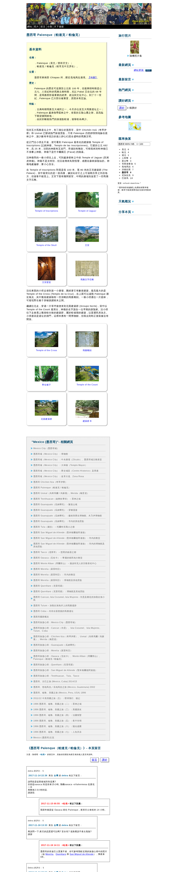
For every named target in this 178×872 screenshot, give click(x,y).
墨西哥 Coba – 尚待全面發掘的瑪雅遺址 (53, 611)
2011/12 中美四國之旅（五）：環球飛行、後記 (56, 698)
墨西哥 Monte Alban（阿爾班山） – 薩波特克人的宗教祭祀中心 (65, 563)
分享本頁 (125, 212)
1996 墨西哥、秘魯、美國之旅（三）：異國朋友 (57, 709)
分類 (49, 26)
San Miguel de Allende (82, 854)
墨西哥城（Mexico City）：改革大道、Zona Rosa (58, 476)
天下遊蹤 (59, 26)
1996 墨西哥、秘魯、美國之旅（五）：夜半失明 (57, 720)
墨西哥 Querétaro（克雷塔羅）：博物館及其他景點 (59, 591)
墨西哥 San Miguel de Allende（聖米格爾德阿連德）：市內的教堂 (66, 538)
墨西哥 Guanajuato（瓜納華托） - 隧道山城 (55, 504)
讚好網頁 (125, 100)
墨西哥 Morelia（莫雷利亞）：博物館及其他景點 (57, 580)
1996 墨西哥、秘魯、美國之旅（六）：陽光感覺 (57, 726)
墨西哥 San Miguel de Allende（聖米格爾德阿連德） (60, 532)
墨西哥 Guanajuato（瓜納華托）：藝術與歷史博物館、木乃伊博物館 (67, 515)
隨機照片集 (135, 56)
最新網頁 (125, 65)
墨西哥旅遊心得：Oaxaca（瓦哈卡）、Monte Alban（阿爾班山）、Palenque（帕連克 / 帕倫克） (67, 657)
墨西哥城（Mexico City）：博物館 (50, 454)
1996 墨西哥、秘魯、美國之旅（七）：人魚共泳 (57, 732)
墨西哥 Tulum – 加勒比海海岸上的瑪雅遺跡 (54, 605)
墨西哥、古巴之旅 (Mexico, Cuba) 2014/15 (55, 681)
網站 (29, 26)
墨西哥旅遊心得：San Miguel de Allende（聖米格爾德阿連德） (65, 670)
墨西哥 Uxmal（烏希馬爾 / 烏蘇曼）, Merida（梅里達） (61, 493)
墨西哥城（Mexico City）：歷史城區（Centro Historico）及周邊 (66, 471)
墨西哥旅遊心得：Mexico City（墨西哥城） (55, 622)
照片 (36, 26)
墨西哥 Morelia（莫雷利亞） (47, 569)
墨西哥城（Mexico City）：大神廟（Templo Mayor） (60, 465)
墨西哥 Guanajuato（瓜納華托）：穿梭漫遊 (55, 510)
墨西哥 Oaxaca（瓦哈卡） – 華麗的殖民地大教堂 (57, 558)
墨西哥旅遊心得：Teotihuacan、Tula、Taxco (56, 676)
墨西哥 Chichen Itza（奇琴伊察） (50, 482)
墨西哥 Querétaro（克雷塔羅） (49, 586)
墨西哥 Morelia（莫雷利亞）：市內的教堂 (54, 574)
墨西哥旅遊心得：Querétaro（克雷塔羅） (54, 664)
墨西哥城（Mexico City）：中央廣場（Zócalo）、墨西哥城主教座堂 (67, 459)
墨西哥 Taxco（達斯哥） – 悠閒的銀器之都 (54, 552)
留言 (43, 26)
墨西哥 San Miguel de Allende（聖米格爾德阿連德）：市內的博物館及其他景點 (69, 545)
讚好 (104, 759)
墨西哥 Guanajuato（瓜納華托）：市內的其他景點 (58, 521)
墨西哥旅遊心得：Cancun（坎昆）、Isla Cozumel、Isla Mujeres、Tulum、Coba (67, 629)
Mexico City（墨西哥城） (46, 448)
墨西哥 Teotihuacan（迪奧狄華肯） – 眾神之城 (57, 499)
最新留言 (125, 79)
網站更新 (142, 70)
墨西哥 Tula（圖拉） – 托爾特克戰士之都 (54, 527)
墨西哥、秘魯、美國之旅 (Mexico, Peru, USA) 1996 (59, 692)
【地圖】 (93, 77)
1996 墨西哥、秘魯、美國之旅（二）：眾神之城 (57, 704)
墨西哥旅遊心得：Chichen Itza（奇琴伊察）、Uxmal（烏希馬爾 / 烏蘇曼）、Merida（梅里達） (68, 637)
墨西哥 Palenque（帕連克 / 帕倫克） (52, 487)
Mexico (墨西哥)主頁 (43, 737)
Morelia (49, 854)
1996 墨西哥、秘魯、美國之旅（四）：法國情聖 (57, 715)
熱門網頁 (125, 90)
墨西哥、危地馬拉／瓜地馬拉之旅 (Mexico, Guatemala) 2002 (64, 687)
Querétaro (61, 854)
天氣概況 (125, 201)
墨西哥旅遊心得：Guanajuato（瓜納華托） (55, 645)
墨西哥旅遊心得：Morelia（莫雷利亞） (52, 650)
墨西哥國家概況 (41, 617)
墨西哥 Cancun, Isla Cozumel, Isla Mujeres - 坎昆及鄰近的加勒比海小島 (69, 598)
